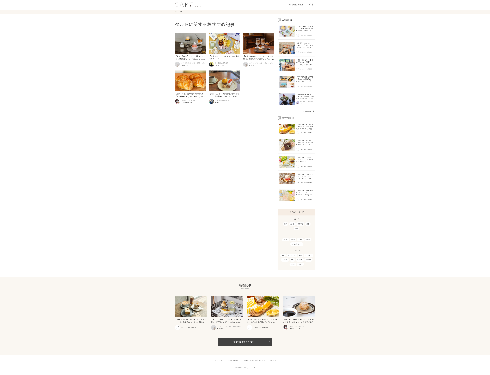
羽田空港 (300, 224)
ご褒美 (300, 240)
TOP (176, 12)
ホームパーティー (297, 244)
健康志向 (308, 260)
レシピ (300, 264)
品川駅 (292, 224)
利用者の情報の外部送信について (254, 360)
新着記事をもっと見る (244, 342)
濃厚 (292, 260)
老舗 (300, 255)
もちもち (299, 260)
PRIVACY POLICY (233, 360)
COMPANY (219, 360)
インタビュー (292, 255)
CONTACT (274, 360)
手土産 (293, 240)
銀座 (296, 228)
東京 (285, 224)
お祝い (308, 240)
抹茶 (283, 255)
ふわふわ (284, 260)
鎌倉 (308, 224)
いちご (293, 264)
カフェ (285, 240)
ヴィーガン (308, 255)
